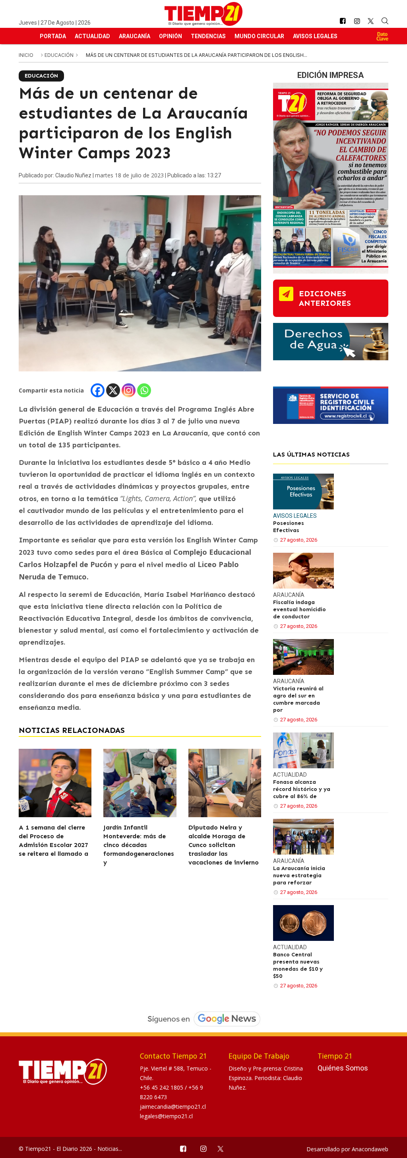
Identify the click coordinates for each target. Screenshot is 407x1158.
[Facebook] (98, 390)
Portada (53, 36)
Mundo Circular (259, 36)
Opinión (170, 36)
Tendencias (208, 36)
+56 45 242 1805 (162, 1087)
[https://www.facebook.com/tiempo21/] (342, 21)
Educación (60, 55)
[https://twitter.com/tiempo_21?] (371, 21)
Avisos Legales (315, 36)
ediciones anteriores (325, 298)
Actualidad (92, 36)
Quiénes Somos (343, 1068)
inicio (26, 55)
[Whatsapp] (144, 390)
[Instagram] (129, 390)
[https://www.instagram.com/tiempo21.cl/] (357, 21)
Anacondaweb (370, 1149)
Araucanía (134, 36)
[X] (113, 390)
